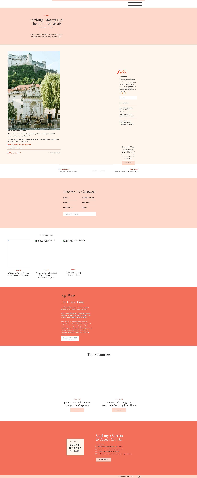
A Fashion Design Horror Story (74, 273)
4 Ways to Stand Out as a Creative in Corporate (18, 274)
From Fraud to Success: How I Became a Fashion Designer (46, 275)
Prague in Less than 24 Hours (68, 171)
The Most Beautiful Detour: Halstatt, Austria (128, 171)
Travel (46, 15)
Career (18, 270)
